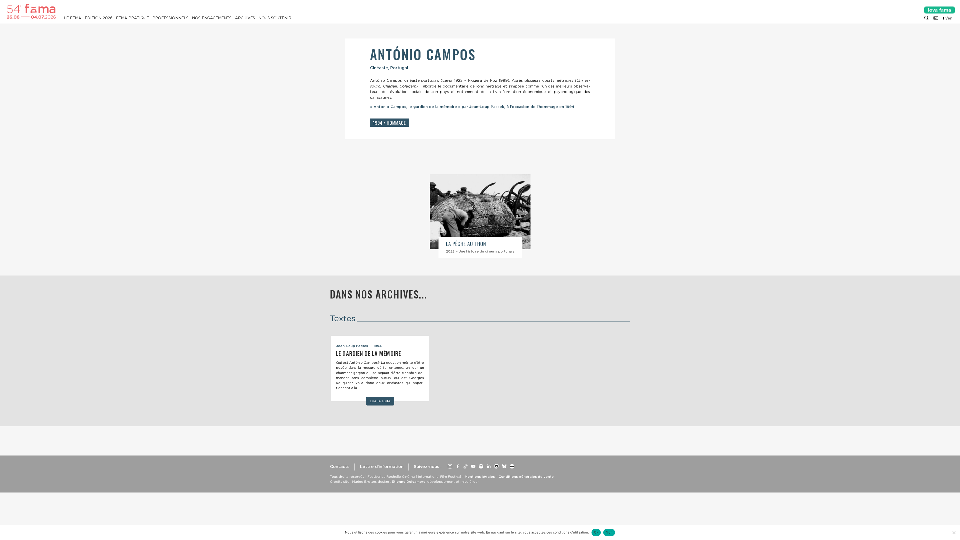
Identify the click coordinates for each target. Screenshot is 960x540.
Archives (245, 18)
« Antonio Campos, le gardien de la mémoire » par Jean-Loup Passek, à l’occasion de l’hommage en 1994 (472, 106)
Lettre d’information (382, 466)
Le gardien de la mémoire (368, 353)
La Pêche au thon (466, 244)
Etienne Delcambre (409, 482)
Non (609, 532)
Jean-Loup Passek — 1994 (359, 346)
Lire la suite (380, 401)
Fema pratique (132, 18)
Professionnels (170, 18)
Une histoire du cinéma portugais (486, 251)
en (950, 18)
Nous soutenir (274, 18)
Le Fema (72, 18)
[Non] (953, 532)
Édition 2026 (98, 18)
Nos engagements (212, 18)
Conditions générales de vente (526, 476)
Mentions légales (480, 476)
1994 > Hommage (389, 122)
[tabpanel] (380, 368)
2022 (450, 251)
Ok (596, 532)
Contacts (340, 466)
